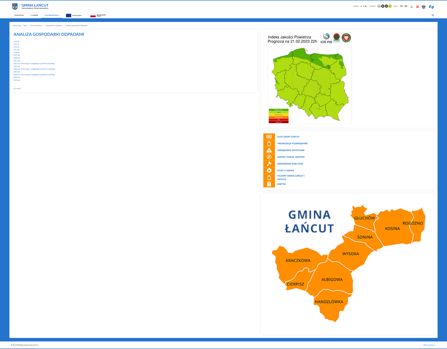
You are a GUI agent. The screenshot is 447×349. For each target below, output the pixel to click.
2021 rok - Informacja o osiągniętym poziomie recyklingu (34, 63)
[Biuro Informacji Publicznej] (417, 7)
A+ (366, 6)
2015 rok (16, 44)
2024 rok (17, 77)
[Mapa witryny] (411, 7)
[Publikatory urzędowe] (424, 7)
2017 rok (16, 50)
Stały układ (402, 6)
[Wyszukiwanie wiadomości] (433, 15)
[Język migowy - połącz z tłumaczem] (432, 7)
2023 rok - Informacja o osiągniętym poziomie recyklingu (34, 75)
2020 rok (17, 58)
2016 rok (16, 47)
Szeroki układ (406, 6)
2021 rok (17, 61)
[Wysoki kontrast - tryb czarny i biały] (382, 6)
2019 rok (17, 55)
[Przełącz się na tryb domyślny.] (379, 6)
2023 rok (17, 72)
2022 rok (17, 66)
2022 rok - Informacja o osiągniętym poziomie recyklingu (34, 69)
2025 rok (17, 80)
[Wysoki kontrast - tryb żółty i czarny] (390, 6)
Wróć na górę (428, 345)
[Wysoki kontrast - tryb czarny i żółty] (386, 6)
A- (361, 6)
